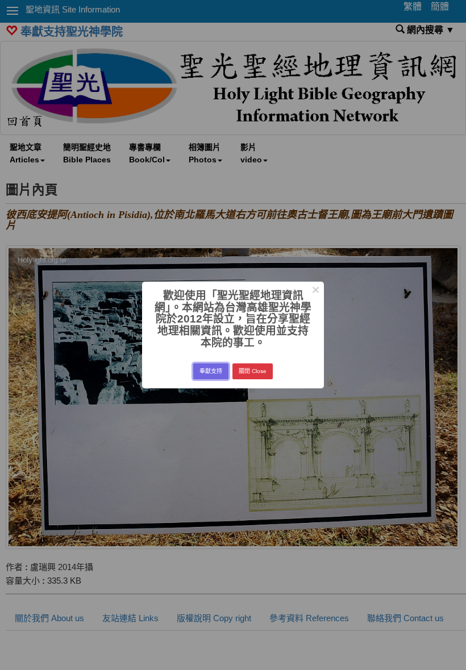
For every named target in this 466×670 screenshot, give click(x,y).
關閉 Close (253, 371)
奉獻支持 (210, 371)
